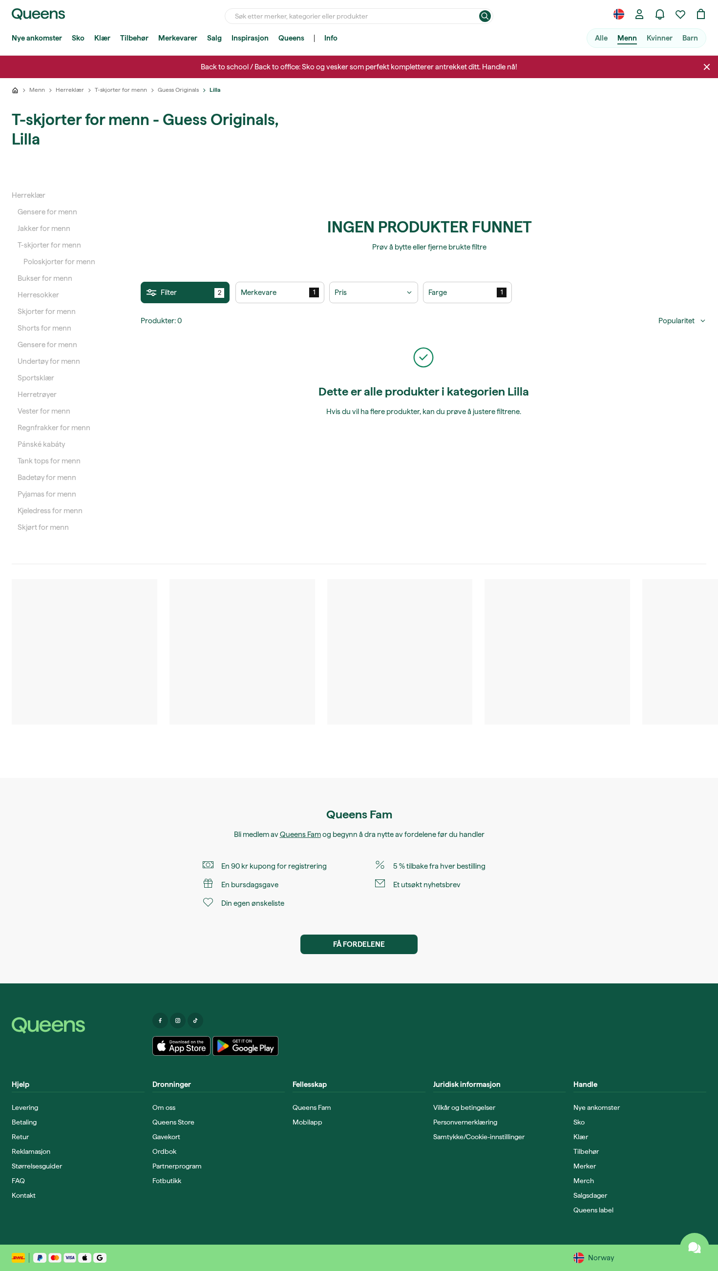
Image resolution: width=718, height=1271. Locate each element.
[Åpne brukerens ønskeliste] (680, 14)
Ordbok (164, 1151)
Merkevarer (177, 38)
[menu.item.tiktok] (195, 1020)
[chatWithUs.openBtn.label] (694, 1247)
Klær (102, 38)
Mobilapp (307, 1122)
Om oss (163, 1107)
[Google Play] (245, 1046)
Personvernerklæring (465, 1122)
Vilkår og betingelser (464, 1107)
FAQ (18, 1181)
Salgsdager (590, 1195)
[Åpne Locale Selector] (618, 14)
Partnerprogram (177, 1166)
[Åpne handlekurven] (701, 14)
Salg (214, 38)
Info (331, 38)
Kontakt (24, 1195)
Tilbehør (134, 38)
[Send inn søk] (485, 16)
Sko (78, 38)
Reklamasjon (31, 1151)
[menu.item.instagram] (178, 1020)
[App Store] (181, 1046)
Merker (584, 1166)
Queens (291, 38)
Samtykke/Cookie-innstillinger (479, 1137)
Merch (583, 1181)
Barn (690, 38)
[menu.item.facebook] (160, 1020)
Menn (627, 38)
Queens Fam (300, 834)
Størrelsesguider (37, 1166)
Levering (25, 1107)
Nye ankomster (37, 38)
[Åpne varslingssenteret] (660, 14)
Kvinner (660, 38)
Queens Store (173, 1122)
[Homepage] (78, 1025)
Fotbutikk (166, 1181)
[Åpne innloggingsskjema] (639, 14)
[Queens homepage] (38, 14)
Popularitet (676, 320)
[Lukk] (707, 67)
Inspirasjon (250, 38)
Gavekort (166, 1137)
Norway (601, 1257)
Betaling (24, 1122)
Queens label (593, 1210)
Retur (20, 1137)
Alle (601, 38)
